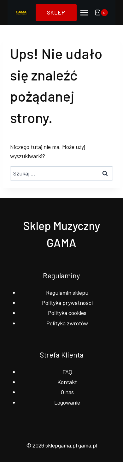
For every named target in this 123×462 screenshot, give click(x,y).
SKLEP (56, 12)
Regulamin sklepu (67, 292)
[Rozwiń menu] (84, 12)
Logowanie (67, 402)
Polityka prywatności (67, 302)
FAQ (67, 371)
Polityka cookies (67, 312)
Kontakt (67, 381)
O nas (67, 391)
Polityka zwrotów (67, 323)
